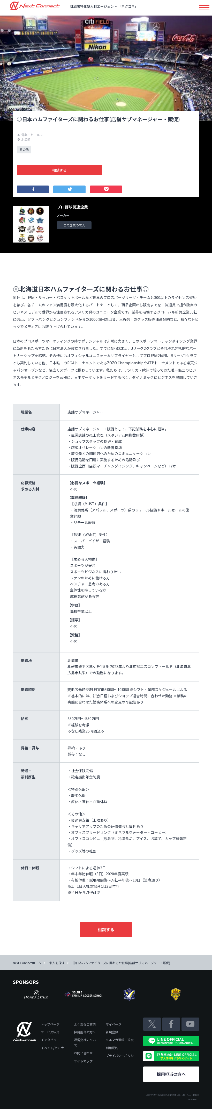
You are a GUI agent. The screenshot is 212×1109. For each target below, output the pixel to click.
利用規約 (112, 1048)
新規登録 (112, 1032)
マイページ (113, 1024)
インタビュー (50, 1039)
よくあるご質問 (85, 1024)
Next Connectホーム (27, 963)
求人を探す (57, 963)
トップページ (50, 1024)
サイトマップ (83, 1061)
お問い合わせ (83, 1053)
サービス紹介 (50, 1032)
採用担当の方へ (85, 1032)
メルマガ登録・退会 (120, 1039)
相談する (59, 170)
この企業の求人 (74, 225)
